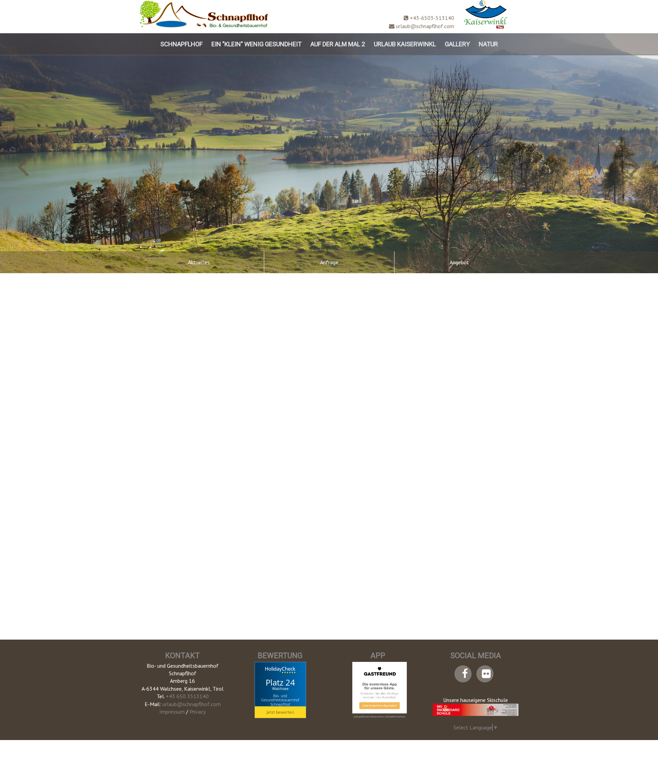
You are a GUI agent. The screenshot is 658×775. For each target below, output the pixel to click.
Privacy (198, 711)
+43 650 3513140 (187, 696)
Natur (488, 44)
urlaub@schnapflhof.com (424, 26)
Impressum (172, 711)
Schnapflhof (181, 44)
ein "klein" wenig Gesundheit (256, 44)
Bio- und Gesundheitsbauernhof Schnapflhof (280, 699)
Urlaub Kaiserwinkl (405, 44)
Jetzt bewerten (280, 712)
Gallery (457, 44)
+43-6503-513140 (431, 17)
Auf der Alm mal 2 (337, 44)
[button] (49, 153)
